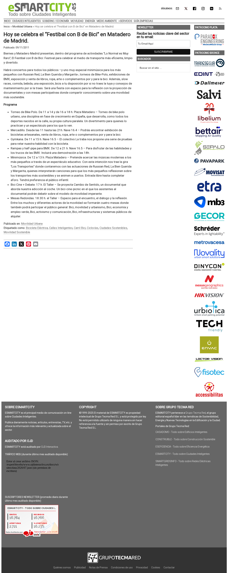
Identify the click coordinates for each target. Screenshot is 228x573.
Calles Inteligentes (61, 228)
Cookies (155, 567)
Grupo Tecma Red (195, 412)
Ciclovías (92, 228)
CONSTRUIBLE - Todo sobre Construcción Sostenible (185, 439)
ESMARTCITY (42, 10)
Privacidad (142, 567)
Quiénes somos (62, 567)
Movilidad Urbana (22, 26)
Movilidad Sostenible (17, 232)
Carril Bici (80, 228)
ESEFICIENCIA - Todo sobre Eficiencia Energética (182, 446)
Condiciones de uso (122, 567)
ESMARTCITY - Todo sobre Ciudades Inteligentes (183, 453)
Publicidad (80, 567)
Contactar (169, 567)
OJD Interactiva (49, 446)
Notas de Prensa (98, 567)
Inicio (7, 26)
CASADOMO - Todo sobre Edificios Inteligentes (181, 432)
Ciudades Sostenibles (113, 228)
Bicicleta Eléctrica (37, 228)
